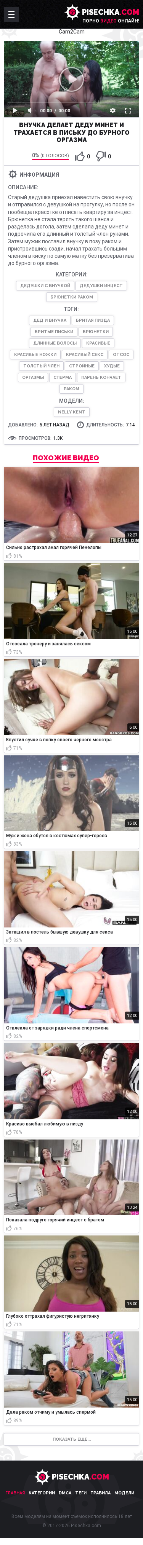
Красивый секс (84, 354)
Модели (124, 1493)
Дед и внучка (49, 320)
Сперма (62, 377)
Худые (112, 366)
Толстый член (41, 366)
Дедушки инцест (101, 285)
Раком (71, 388)
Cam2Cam (72, 32)
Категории (42, 1493)
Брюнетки (96, 331)
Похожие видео (66, 458)
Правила (100, 1493)
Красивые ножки (35, 354)
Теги (81, 1493)
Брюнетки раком (71, 297)
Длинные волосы (55, 343)
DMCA (65, 1493)
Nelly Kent (71, 412)
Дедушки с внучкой (45, 285)
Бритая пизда (93, 320)
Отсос (121, 354)
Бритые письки (54, 331)
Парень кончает (101, 377)
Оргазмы (33, 377)
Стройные (82, 366)
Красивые (98, 343)
